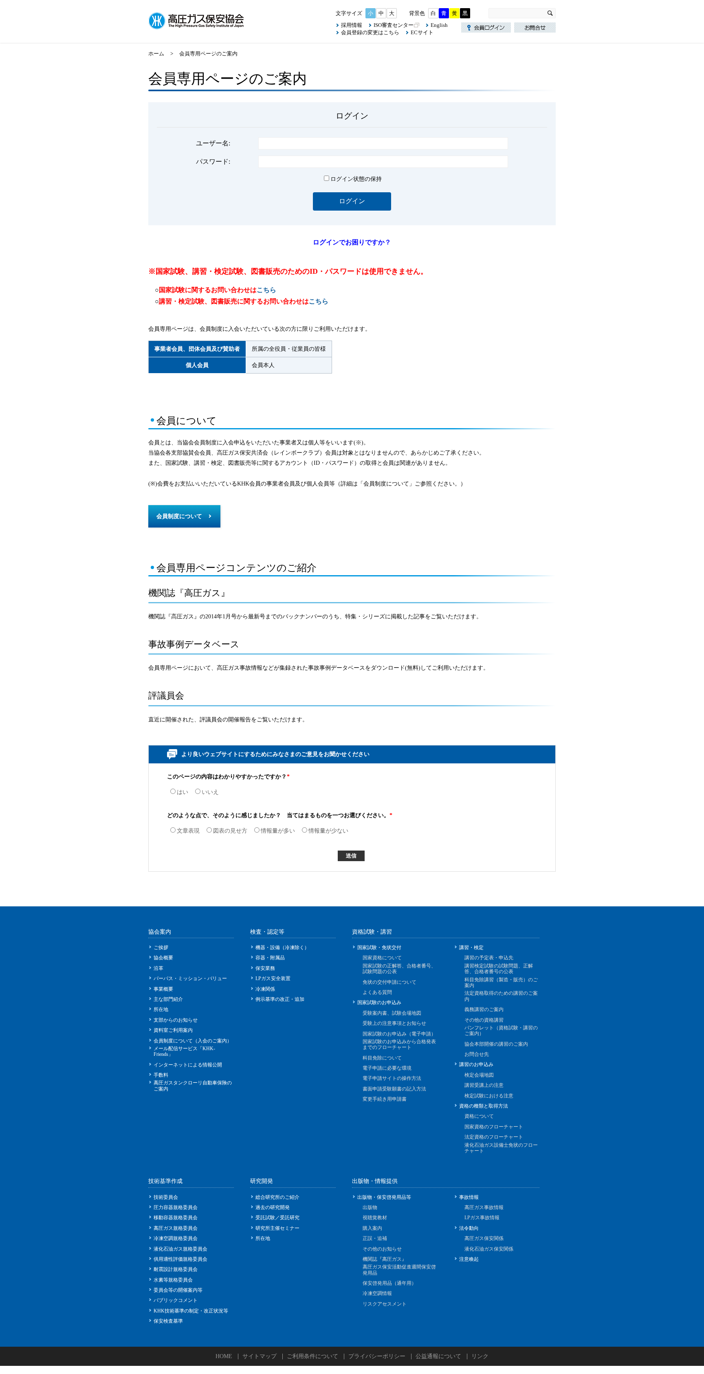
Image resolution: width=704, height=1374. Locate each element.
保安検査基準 (168, 1321)
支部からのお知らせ (176, 1020)
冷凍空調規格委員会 (176, 1238)
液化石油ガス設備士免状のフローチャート (501, 1148)
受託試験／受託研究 (277, 1217)
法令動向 (469, 1228)
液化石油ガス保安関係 (488, 1249)
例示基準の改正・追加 (279, 999)
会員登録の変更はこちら (370, 32)
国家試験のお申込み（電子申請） (399, 1034)
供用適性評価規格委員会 (180, 1259)
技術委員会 (166, 1197)
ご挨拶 (161, 947)
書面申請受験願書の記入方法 (394, 1089)
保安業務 (265, 968)
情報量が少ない (328, 831)
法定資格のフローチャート (493, 1137)
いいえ (210, 792)
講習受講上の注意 (484, 1085)
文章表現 (188, 831)
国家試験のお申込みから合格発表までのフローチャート (399, 1044)
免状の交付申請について (389, 982)
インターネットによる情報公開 (188, 1065)
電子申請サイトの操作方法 (392, 1078)
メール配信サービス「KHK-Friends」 (184, 1051)
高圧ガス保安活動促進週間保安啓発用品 (399, 1269)
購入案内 (372, 1228)
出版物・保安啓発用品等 (384, 1197)
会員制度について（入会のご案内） (193, 1041)
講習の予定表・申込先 (488, 958)
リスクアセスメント (385, 1304)
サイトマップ (259, 1356)
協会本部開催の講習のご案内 (496, 1044)
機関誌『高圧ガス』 (385, 1259)
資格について (479, 1116)
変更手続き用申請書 (385, 1099)
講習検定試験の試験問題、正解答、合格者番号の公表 (498, 968)
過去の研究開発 (272, 1207)
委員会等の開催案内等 (178, 1290)
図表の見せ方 (230, 831)
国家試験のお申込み (379, 1002)
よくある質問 (377, 992)
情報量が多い (278, 831)
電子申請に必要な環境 (387, 1068)
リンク (479, 1356)
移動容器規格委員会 (176, 1217)
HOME (224, 1356)
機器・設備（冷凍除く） (282, 947)
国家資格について (382, 958)
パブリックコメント (176, 1300)
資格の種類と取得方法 (483, 1106)
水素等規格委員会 (173, 1280)
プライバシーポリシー (376, 1356)
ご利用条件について (312, 1356)
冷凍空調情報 (377, 1293)
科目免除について (382, 1058)
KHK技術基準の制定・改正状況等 (191, 1311)
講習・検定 (471, 947)
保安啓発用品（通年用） (389, 1283)
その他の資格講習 (484, 1020)
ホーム (156, 54)
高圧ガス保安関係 (484, 1238)
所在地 (161, 1009)
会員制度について (179, 516)
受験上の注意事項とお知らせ (394, 1023)
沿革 (158, 968)
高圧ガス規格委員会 (176, 1228)
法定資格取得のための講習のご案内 (501, 996)
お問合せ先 (476, 1054)
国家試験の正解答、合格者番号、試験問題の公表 (399, 968)
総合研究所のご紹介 (277, 1197)
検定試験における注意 (488, 1096)
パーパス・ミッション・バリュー (190, 978)
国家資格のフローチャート (493, 1127)
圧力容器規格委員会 (176, 1207)
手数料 (161, 1075)
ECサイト (422, 32)
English (439, 25)
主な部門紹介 (168, 999)
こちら (266, 289)
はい (182, 792)
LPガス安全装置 (272, 978)
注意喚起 (469, 1259)
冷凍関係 (265, 989)
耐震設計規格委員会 (176, 1269)
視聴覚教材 (375, 1217)
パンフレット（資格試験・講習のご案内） (501, 1030)
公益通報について (438, 1356)
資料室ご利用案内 (173, 1030)
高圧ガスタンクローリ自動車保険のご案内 (193, 1085)
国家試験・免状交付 (379, 947)
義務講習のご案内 (484, 1009)
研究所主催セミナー (277, 1228)
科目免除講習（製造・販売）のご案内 (501, 982)
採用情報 (351, 25)
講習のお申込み (476, 1064)
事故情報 (469, 1197)
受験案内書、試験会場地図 (392, 1013)
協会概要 (163, 958)
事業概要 (163, 989)
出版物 (370, 1207)
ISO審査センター (394, 25)
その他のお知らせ (382, 1249)
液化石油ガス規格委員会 (180, 1249)
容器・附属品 (270, 958)
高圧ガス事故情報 (484, 1207)
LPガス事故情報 (481, 1217)
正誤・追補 (375, 1238)
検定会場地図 (479, 1075)
